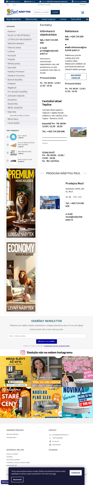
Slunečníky (13, 103)
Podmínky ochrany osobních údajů (17, 462)
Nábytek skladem (16, 43)
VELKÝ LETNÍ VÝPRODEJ (19, 35)
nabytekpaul (56, 445)
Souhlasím (75, 473)
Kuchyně (12, 55)
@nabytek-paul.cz (49, 52)
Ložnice (11, 51)
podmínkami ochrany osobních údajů (57, 346)
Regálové (12, 87)
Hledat (55, 12)
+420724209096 (57, 438)
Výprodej (12, 111)
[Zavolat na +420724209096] (9, 5)
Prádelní (12, 83)
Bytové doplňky (15, 79)
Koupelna (12, 99)
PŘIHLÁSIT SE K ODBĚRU (46, 341)
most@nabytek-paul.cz (74, 218)
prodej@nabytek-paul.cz (60, 435)
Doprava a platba (44, 5)
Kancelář (12, 67)
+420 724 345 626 (75, 204)
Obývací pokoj (14, 47)
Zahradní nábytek (16, 95)
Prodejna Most (75, 183)
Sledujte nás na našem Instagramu (49, 352)
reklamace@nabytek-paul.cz (76, 49)
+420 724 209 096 (49, 41)
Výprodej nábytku (12, 434)
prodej (43, 51)
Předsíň (11, 59)
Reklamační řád (11, 465)
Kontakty (9, 457)
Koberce (12, 31)
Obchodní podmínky (13, 460)
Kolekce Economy (16, 75)
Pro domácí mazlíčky (17, 91)
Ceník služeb (13, 123)
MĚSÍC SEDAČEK (15, 107)
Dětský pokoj (14, 63)
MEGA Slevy (13, 119)
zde (54, 474)
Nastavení (17, 479)
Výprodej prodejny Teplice (19, 115)
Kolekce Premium (16, 71)
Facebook (55, 441)
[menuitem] (13, 19)
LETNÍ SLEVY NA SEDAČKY (20, 39)
